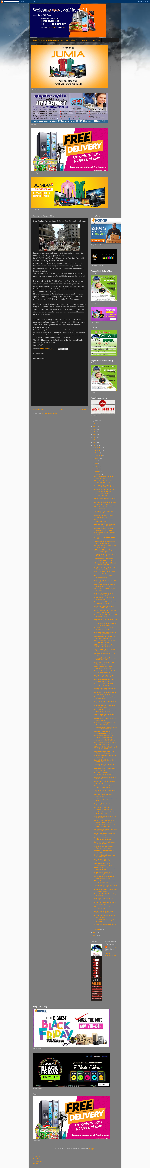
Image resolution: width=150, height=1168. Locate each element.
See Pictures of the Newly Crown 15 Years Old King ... (104, 542)
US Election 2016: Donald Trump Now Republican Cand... (104, 481)
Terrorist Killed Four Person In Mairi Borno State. (104, 765)
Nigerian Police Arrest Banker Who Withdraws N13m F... (105, 881)
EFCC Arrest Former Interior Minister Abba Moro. (103, 520)
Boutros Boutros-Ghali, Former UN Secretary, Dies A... (105, 615)
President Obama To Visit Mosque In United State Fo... (105, 855)
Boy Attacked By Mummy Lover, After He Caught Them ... (104, 680)
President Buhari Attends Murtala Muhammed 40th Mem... (105, 671)
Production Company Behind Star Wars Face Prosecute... (105, 693)
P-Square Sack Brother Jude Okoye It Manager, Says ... (103, 594)
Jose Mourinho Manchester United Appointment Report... (105, 624)
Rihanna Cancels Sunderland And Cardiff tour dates (105, 546)
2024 (95, 424)
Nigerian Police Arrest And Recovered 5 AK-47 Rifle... (103, 732)
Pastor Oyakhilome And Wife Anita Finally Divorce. (105, 581)
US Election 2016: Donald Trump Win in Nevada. (104, 507)
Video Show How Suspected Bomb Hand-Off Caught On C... (105, 728)
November (98, 450)
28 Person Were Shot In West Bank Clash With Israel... (103, 645)
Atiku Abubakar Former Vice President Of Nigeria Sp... (103, 860)
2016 (95, 445)
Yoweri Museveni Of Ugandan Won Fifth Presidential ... (105, 555)
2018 (95, 440)
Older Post (81, 409)
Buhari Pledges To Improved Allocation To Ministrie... (103, 912)
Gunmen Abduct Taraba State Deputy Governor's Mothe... (104, 736)
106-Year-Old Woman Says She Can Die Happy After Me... (104, 524)
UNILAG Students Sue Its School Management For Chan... (104, 585)
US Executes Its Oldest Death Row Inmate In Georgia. (105, 830)
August (97, 458)
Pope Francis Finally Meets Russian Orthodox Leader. (103, 667)
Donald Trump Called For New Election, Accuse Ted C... (104, 821)
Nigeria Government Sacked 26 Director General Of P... (104, 637)
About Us (74, 40)
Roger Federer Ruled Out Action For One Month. (104, 834)
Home (60, 409)
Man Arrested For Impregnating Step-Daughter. (104, 697)
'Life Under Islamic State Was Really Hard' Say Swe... (103, 512)
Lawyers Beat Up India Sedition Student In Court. (104, 598)
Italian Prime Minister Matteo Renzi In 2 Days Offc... (105, 903)
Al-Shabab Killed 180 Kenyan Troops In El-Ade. (103, 494)
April (96, 469)
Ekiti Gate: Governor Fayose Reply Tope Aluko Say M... (105, 890)
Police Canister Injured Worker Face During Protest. (104, 873)
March (97, 471)
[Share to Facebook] (65, 349)
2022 (95, 429)
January (97, 929)
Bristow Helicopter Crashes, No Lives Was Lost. (104, 851)
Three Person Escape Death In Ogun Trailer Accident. (104, 786)
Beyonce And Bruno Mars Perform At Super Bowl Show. (105, 743)
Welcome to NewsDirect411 (60, 9)
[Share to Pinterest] (67, 349)
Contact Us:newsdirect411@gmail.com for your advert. (50, 40)
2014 (95, 935)
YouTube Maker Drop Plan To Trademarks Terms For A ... (103, 864)
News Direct (111, 947)
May (96, 466)
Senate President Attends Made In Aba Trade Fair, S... (105, 769)
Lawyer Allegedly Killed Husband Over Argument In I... (104, 842)
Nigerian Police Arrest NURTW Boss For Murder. (104, 576)
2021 (95, 432)
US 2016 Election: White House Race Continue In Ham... (104, 877)
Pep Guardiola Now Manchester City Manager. (104, 916)
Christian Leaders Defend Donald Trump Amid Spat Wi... (105, 563)
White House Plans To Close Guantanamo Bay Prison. (103, 529)
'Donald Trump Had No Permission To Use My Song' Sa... (105, 886)
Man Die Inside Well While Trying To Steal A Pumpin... (105, 706)
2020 (95, 434)
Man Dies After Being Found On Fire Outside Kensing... (104, 723)
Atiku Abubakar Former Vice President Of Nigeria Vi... (103, 808)
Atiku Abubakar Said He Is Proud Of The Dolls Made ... (104, 715)
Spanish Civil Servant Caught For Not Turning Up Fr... (105, 689)
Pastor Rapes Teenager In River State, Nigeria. (104, 663)
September (98, 455)
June (96, 463)
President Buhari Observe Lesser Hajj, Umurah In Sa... (105, 503)
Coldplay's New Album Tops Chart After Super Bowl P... (105, 658)
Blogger (91, 1149)
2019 (95, 437)
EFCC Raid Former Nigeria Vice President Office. (104, 868)
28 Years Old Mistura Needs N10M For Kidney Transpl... (105, 747)
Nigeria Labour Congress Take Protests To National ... (104, 752)
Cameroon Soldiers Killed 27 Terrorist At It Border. (103, 684)
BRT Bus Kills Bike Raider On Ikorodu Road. (103, 477)
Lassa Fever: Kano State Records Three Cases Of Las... (105, 641)
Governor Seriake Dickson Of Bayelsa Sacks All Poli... (103, 628)
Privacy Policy (95, 40)
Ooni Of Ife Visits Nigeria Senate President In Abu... (104, 572)
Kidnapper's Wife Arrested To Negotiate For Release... (103, 899)
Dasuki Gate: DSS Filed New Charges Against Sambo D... (104, 773)
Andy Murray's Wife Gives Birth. (104, 740)
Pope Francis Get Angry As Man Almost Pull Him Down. (104, 607)
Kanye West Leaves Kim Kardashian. (102, 804)
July (96, 461)
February (98, 474)
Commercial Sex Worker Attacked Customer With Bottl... (105, 602)
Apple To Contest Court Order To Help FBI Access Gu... (105, 611)
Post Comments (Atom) (49, 413)
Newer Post (38, 409)
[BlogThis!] (61, 349)
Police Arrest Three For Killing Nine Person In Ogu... (105, 619)
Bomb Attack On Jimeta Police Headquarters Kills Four (104, 490)
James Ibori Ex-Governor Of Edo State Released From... (104, 825)
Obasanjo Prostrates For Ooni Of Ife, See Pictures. (105, 778)
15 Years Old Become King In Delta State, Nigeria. (103, 550)
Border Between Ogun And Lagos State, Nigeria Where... (105, 568)
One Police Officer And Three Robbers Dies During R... (103, 676)
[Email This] (59, 349)
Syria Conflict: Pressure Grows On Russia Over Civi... (105, 650)
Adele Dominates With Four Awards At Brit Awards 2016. (104, 486)
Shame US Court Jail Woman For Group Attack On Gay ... (105, 710)
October (97, 453)
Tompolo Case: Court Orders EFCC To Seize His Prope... (104, 559)
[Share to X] (63, 349)
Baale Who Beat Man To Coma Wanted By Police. (104, 516)
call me (35, 1163)
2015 (95, 932)
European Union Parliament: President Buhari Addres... (103, 838)
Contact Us (84, 40)
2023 (95, 426)
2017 (95, 442)
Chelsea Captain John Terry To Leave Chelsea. (104, 907)
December (98, 447)
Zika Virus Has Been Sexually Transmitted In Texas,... (103, 847)
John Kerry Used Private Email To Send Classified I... (105, 812)
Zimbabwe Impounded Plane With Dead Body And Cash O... (105, 633)
